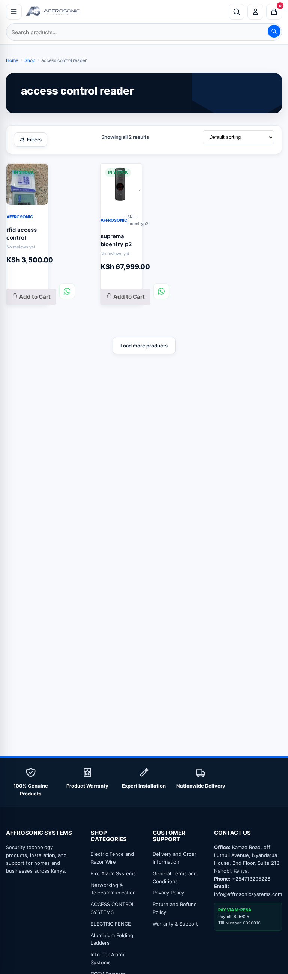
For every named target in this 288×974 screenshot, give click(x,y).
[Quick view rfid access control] (37, 173)
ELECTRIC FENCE (111, 924)
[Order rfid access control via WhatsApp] (67, 291)
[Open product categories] (14, 12)
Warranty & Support (175, 924)
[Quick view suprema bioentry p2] (130, 173)
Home (12, 60)
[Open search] (236, 12)
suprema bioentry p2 (116, 240)
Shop (29, 60)
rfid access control (21, 233)
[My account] (255, 12)
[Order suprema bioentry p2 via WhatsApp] (161, 291)
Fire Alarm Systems (113, 873)
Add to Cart (34, 296)
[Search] (274, 31)
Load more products (144, 346)
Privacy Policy (168, 893)
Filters (34, 140)
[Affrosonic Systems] (125, 11)
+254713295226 (251, 879)
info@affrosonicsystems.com (248, 894)
